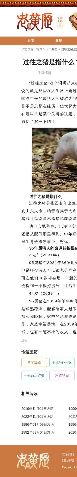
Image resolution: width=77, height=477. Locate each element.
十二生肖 (52, 49)
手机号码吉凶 (62, 362)
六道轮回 (62, 375)
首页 (39, 49)
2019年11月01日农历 (37, 409)
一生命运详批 (34, 375)
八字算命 (34, 362)
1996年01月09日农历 (37, 424)
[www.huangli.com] (59, 21)
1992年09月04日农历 (37, 432)
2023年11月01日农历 (37, 416)
